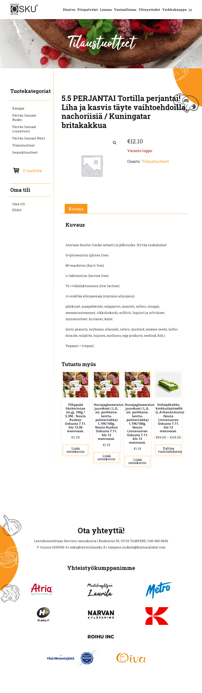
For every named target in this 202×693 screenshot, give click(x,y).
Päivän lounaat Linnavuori (24, 129)
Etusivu (69, 9)
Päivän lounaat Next (28, 138)
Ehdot (17, 210)
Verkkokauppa (174, 9)
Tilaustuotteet (23, 145)
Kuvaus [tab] (76, 208)
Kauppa (18, 108)
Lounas (106, 9)
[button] (114, 142)
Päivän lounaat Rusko (24, 117)
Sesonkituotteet (25, 152)
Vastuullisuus (125, 9)
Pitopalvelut (87, 9)
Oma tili (18, 204)
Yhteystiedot (149, 9)
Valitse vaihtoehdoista (169, 450)
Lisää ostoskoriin (75, 450)
